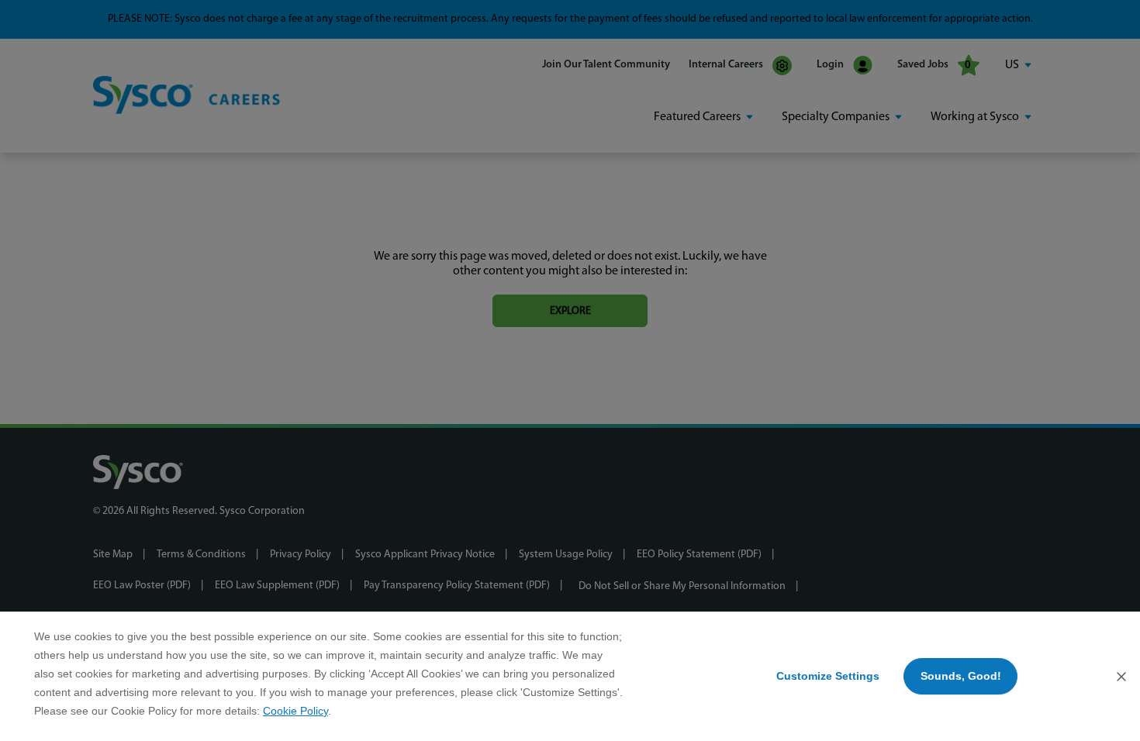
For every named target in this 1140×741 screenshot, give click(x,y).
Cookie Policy (295, 711)
